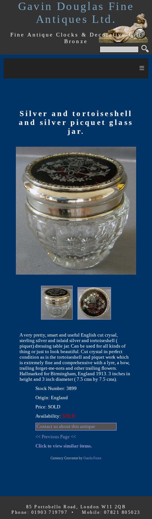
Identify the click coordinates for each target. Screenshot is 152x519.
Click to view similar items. (63, 446)
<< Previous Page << (55, 436)
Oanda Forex (92, 458)
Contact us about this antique (66, 426)
